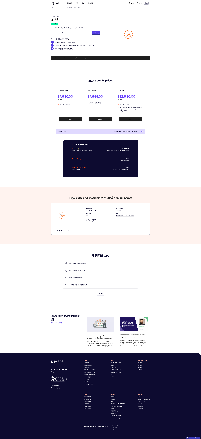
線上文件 (140, 367)
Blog (132, 3)
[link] (51, 369)
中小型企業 (113, 367)
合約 (112, 401)
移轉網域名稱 (87, 399)
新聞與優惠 (140, 406)
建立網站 (69, 3)
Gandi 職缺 (141, 408)
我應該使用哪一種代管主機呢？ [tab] (77, 263)
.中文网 (75, 58)
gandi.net (54, 7)
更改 (142, 131)
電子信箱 (86, 379)
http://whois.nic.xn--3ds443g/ (125, 215)
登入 (146, 3)
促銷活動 (90, 3)
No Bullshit (140, 404)
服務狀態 (140, 365)
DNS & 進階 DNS (88, 384)
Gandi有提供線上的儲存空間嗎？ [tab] (78, 285)
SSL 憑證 (86, 381)
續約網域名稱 (87, 401)
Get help (100, 293)
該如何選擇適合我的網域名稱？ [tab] (77, 270)
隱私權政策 (113, 413)
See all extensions (143, 58)
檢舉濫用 (113, 396)
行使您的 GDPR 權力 (116, 415)
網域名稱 (86, 362)
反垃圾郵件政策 (114, 411)
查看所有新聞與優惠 (56, 323)
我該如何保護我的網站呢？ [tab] (76, 277)
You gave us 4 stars (56, 372)
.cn (80, 58)
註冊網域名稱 (87, 396)
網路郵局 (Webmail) (116, 372)
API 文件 (140, 370)
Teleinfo (118, 210)
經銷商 (112, 365)
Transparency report (116, 418)
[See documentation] (78, 149)
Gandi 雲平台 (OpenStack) (91, 377)
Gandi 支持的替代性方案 (144, 399)
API (111, 374)
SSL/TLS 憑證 (87, 408)
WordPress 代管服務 (89, 370)
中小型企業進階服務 (116, 370)
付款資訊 (113, 408)
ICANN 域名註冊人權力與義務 (118, 404)
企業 (83, 3)
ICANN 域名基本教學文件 (117, 406)
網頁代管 (86, 367)
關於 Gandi (141, 396)
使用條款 (113, 399)
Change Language (55, 387)
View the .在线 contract (92, 221)
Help (140, 3)
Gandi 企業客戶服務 (116, 362)
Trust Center (141, 401)
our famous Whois (101, 426)
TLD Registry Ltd (91, 210)
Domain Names (61, 7)
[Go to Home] (57, 3)
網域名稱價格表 (88, 365)
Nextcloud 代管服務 (89, 372)
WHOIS (112, 377)
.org (85, 58)
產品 (77, 3)
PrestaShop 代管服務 (89, 374)
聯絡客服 (140, 362)
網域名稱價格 (69, 7)
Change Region (55, 385)
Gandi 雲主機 (87, 406)
